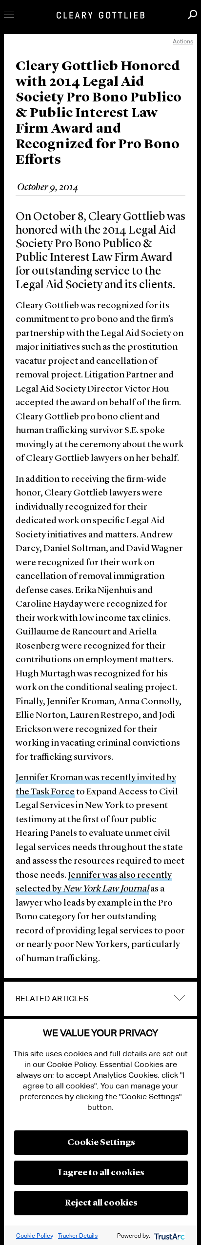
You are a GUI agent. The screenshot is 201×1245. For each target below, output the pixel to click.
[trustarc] (168, 1235)
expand (179, 998)
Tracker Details (78, 1235)
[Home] (100, 15)
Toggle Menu (9, 15)
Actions (183, 41)
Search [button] (192, 14)
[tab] (100, 998)
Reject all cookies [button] (101, 1203)
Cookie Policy (34, 1235)
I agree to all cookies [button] (101, 1172)
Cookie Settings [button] (101, 1142)
